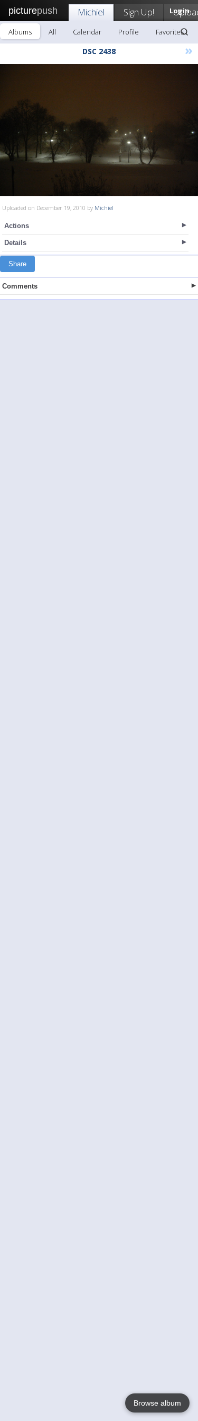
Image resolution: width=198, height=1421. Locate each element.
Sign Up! (139, 12)
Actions (16, 226)
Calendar (87, 32)
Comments (19, 286)
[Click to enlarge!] (99, 130)
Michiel (91, 12)
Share (17, 264)
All (52, 32)
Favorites (170, 32)
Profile (128, 32)
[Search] (184, 31)
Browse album (157, 1403)
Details (15, 243)
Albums (20, 32)
